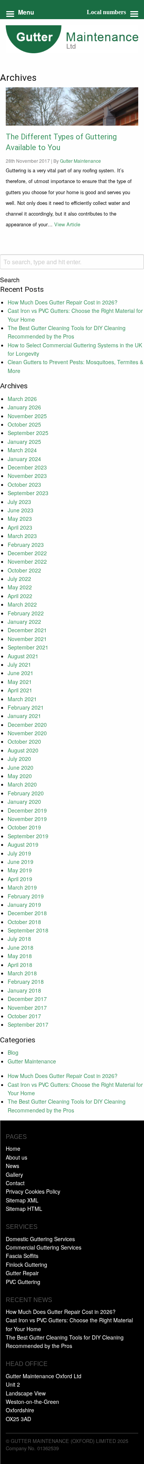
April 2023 (20, 527)
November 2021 (27, 639)
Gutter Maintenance (80, 160)
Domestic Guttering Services (40, 1239)
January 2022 (24, 621)
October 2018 (24, 922)
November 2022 (27, 561)
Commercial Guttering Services (43, 1247)
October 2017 (24, 1016)
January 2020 (24, 801)
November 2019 (27, 819)
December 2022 (27, 553)
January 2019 (24, 904)
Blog (13, 1052)
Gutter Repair (22, 1273)
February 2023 (26, 544)
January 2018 (24, 990)
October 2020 (24, 741)
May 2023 (20, 518)
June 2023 (20, 510)
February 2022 (26, 613)
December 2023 (27, 467)
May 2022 (20, 587)
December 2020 (27, 724)
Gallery (14, 1174)
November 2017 (27, 1007)
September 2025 (28, 433)
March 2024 (22, 450)
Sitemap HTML (24, 1208)
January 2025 (24, 441)
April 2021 (20, 690)
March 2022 (22, 604)
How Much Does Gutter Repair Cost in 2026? (63, 302)
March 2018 (22, 973)
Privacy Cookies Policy (33, 1191)
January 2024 (24, 459)
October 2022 (24, 570)
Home (13, 1148)
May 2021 (20, 681)
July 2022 (19, 578)
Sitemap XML (22, 1200)
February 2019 (26, 896)
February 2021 (26, 707)
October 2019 (24, 827)
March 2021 (22, 699)
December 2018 (27, 913)
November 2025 (27, 416)
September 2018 (28, 930)
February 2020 (26, 793)
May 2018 (20, 956)
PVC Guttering (23, 1282)
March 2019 (22, 887)
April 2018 (20, 964)
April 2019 (20, 879)
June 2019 (20, 861)
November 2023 (27, 475)
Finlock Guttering (26, 1264)
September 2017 (28, 1024)
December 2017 (27, 999)
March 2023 (22, 536)
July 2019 (19, 853)
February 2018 (26, 981)
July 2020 (19, 758)
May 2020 (20, 776)
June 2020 (20, 767)
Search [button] (10, 280)
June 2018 (20, 947)
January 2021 (24, 716)
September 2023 (28, 493)
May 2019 (20, 870)
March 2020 (22, 784)
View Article (67, 224)
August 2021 (23, 656)
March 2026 (22, 398)
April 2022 (20, 596)
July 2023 (19, 501)
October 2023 (24, 484)
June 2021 (20, 673)
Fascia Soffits (22, 1256)
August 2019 (23, 844)
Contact (15, 1183)
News (12, 1166)
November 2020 (27, 733)
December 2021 (27, 630)
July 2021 (19, 664)
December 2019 (27, 810)
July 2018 (19, 938)
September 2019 (28, 836)
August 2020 (23, 750)
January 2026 (24, 407)
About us (16, 1157)
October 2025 (24, 424)
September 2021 (28, 647)
